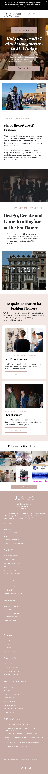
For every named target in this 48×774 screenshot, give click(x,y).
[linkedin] (26, 768)
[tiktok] (30, 768)
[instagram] (22, 768)
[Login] (29, 14)
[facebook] (18, 768)
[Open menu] (43, 14)
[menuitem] (24, 529)
